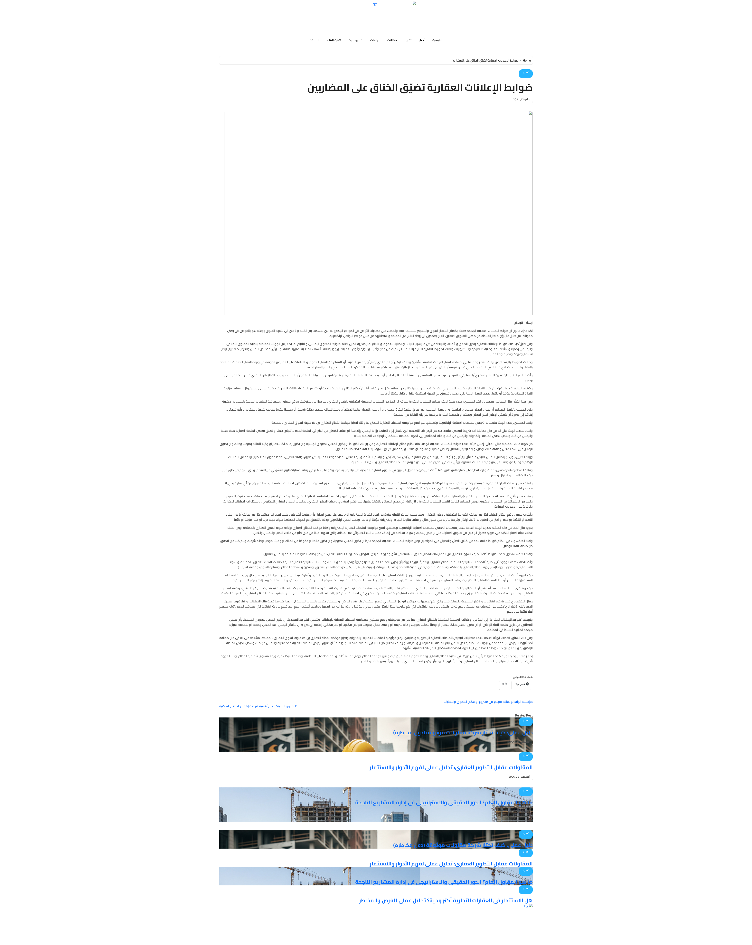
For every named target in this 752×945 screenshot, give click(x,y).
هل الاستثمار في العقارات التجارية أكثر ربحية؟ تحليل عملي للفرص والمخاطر (446, 900)
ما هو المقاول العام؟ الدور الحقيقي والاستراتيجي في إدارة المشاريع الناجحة (444, 802)
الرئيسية (437, 40)
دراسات (375, 40)
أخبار (422, 40)
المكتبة (314, 40)
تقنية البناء (334, 40)
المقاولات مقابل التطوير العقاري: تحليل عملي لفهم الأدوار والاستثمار (451, 767)
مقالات (392, 40)
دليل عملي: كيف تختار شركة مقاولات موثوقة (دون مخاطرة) (463, 732)
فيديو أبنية (355, 40)
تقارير (408, 40)
